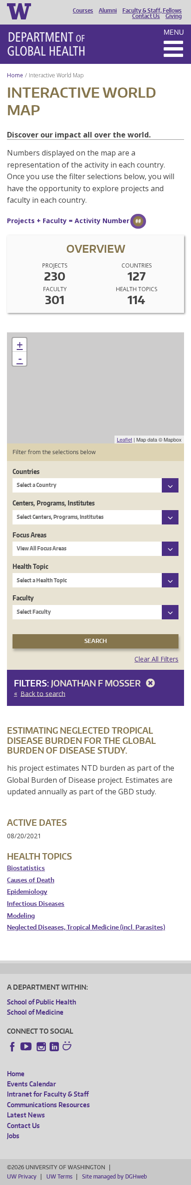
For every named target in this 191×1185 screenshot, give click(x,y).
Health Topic (30, 566)
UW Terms (59, 1176)
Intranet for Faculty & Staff (48, 1094)
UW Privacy (22, 1176)
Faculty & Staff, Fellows (152, 10)
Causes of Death (30, 880)
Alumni (108, 10)
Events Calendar (31, 1084)
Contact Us (146, 16)
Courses (83, 10)
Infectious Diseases (35, 903)
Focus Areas (29, 535)
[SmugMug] (68, 1047)
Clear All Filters (156, 659)
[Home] (46, 44)
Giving (174, 16)
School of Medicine (35, 1012)
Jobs (13, 1136)
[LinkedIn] (54, 1046)
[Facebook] (12, 1046)
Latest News (26, 1115)
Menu (174, 32)
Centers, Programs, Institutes (54, 503)
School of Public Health (41, 1002)
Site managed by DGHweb (114, 1176)
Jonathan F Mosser (97, 683)
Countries (26, 471)
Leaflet (124, 439)
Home (15, 75)
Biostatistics (26, 868)
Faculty (23, 598)
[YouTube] (27, 1046)
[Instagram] (41, 1046)
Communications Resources (48, 1105)
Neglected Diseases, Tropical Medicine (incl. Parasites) (86, 927)
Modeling (21, 915)
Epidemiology (27, 891)
